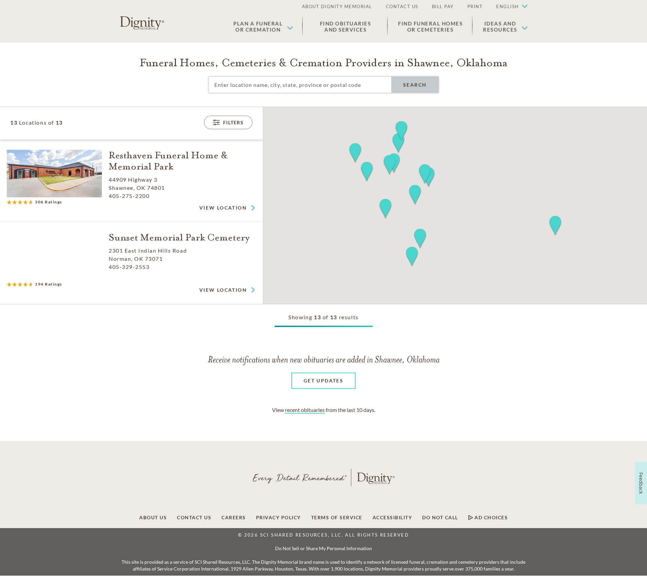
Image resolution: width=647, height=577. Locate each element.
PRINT (475, 6)
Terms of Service (336, 517)
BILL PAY (443, 6)
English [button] (507, 6)
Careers (233, 517)
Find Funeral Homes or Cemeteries (430, 26)
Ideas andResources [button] (500, 26)
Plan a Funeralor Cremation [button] (258, 26)
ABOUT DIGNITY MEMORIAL (337, 6)
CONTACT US (402, 6)
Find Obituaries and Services (345, 26)
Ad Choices (490, 517)
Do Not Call (440, 517)
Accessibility (392, 517)
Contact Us (194, 517)
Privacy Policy (278, 517)
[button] (508, 7)
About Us (153, 517)
